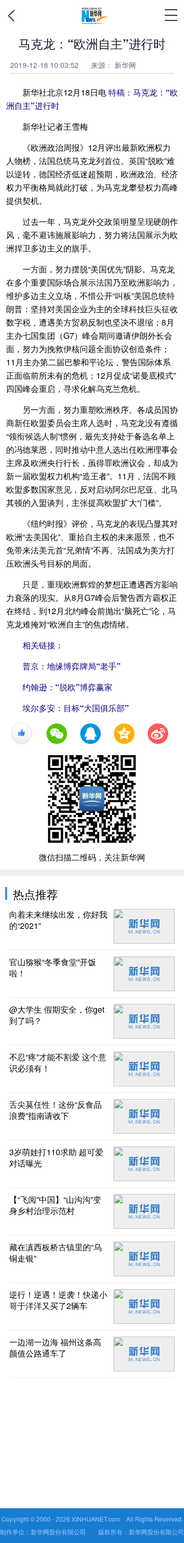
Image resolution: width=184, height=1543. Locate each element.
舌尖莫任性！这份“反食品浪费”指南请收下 (55, 1110)
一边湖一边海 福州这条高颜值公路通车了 (55, 1348)
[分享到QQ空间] (124, 733)
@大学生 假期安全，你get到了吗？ (56, 1015)
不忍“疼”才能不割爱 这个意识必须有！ (57, 1062)
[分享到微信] (57, 733)
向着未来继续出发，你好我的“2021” (58, 920)
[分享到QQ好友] (90, 733)
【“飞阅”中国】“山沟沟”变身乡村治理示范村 (55, 1205)
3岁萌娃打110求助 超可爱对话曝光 (56, 1158)
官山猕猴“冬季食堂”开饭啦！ (52, 967)
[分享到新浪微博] (158, 733)
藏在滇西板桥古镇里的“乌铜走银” (55, 1253)
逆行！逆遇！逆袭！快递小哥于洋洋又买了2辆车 (58, 1300)
